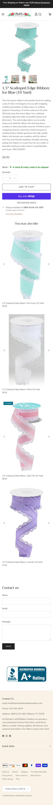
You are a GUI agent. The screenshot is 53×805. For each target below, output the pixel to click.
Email (4, 608)
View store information (14, 214)
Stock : (5, 167)
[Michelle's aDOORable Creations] (19, 14)
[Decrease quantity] (4, 178)
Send (8, 646)
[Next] (49, 264)
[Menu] (3, 14)
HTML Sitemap (7, 779)
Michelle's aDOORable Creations (20, 796)
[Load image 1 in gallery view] (26, 47)
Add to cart (26, 187)
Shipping (24, 772)
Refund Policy (36, 775)
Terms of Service (21, 775)
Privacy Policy (7, 775)
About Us (5, 772)
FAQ (17, 779)
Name (5, 595)
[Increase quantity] (15, 178)
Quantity (6, 172)
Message (6, 621)
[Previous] (4, 264)
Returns (15, 772)
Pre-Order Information (39, 772)
